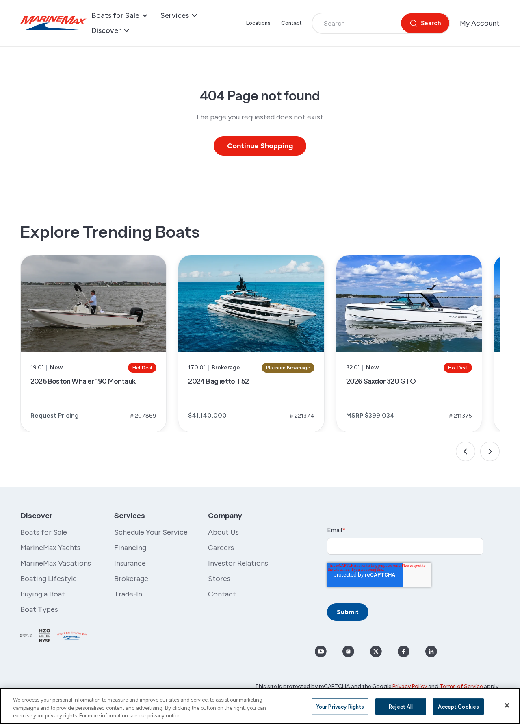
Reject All (401, 706)
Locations (258, 23)
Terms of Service (461, 686)
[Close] (507, 705)
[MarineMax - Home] (53, 23)
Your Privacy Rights (340, 706)
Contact (291, 23)
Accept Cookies (458, 706)
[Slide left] (465, 451)
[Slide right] (490, 451)
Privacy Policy (409, 686)
